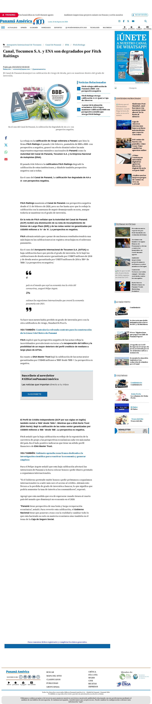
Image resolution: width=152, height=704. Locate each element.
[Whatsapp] (21, 677)
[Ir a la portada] (16, 21)
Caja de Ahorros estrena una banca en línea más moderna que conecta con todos (138, 128)
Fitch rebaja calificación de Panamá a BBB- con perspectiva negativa (94, 88)
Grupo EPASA (52, 686)
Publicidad (52, 683)
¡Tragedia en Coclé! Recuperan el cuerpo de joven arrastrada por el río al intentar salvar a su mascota (139, 349)
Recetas (92, 683)
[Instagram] (119, 21)
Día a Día (92, 674)
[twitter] (128, 21)
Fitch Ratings (79, 44)
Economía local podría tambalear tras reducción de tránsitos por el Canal (139, 361)
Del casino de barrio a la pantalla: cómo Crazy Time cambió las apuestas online (139, 144)
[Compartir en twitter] (6, 145)
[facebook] (123, 21)
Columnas (121, 375)
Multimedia (107, 27)
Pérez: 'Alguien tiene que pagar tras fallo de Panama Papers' (139, 335)
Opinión (24, 27)
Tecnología (95, 27)
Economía (34, 27)
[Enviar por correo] (5, 159)
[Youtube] (133, 21)
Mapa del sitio (54, 675)
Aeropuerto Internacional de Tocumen (24, 44)
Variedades (46, 27)
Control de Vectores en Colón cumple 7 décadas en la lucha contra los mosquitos (139, 274)
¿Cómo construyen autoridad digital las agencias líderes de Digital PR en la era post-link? (139, 163)
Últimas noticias (125, 224)
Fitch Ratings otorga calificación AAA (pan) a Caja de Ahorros (95, 97)
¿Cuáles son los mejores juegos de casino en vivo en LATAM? (139, 179)
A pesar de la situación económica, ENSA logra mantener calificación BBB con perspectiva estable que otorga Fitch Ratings (96, 109)
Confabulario (135, 308)
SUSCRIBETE (34, 394)
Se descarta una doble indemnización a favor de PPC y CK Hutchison (139, 322)
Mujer (91, 677)
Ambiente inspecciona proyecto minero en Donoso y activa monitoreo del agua (139, 262)
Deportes (58, 27)
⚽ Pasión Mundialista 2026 (76, 27)
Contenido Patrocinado (128, 98)
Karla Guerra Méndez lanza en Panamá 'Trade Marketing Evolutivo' (138, 287)
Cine (90, 680)
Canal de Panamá (53, 44)
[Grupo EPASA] (123, 686)
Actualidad (12, 27)
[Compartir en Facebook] (6, 137)
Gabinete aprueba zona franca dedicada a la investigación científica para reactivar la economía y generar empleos (53, 456)
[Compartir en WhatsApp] (6, 152)
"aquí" (80, 702)
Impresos (93, 686)
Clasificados (53, 679)
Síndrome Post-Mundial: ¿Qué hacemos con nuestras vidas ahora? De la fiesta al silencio (139, 110)
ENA (67, 44)
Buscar (50, 672)
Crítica (92, 671)
